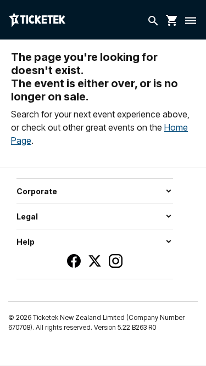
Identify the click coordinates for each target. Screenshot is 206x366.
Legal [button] (27, 216)
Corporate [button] (36, 191)
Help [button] (25, 241)
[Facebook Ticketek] (74, 261)
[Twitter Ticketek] (95, 261)
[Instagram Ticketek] (116, 261)
